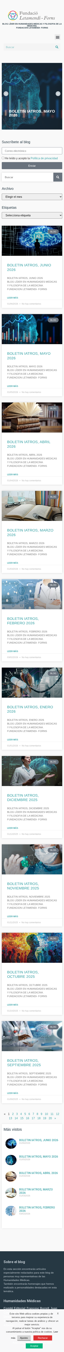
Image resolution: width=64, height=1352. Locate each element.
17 (33, 1118)
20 (50, 1118)
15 (21, 1118)
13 (10, 1118)
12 (57, 1114)
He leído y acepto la (31, 158)
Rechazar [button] (43, 1338)
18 (39, 1118)
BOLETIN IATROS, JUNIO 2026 (38, 1140)
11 (52, 1114)
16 (27, 1118)
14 (16, 1118)
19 (44, 1118)
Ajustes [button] (24, 1338)
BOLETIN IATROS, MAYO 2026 (38, 1156)
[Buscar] (56, 47)
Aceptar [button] (34, 1346)
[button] (57, 37)
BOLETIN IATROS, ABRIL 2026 (38, 1173)
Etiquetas (9, 207)
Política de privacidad (44, 158)
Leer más (12, 298)
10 (46, 1114)
